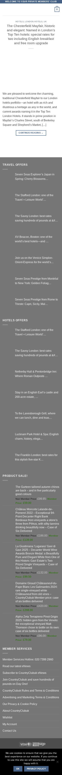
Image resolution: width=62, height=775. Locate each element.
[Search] (50, 9)
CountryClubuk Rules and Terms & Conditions (31, 690)
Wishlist (7, 717)
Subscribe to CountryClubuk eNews (24, 672)
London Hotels (33, 21)
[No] (57, 763)
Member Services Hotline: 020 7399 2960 (28, 659)
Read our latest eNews (16, 666)
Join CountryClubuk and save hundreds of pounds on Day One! (28, 682)
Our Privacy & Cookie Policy (20, 703)
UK (45, 21)
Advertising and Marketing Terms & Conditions (31, 697)
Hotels (20, 21)
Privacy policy (36, 768)
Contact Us (9, 730)
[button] (5, 9)
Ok (18, 768)
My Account (10, 724)
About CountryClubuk (16, 710)
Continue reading (31, 133)
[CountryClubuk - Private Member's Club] (31, 9)
